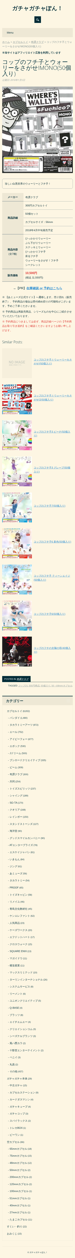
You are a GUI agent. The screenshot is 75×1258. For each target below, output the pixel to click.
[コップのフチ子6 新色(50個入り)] (36, 558)
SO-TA (13, 802)
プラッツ (15, 1014)
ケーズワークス (18, 930)
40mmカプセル (18, 1205)
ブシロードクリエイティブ (25, 760)
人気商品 (15, 922)
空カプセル (13, 1142)
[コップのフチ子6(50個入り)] (33, 630)
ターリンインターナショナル (26, 979)
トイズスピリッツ (20, 788)
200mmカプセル (19, 1177)
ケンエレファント (20, 915)
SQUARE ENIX (18, 951)
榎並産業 (15, 965)
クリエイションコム (21, 1029)
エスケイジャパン (20, 852)
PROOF (14, 887)
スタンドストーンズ (21, 823)
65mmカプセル (18, 1148)
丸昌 (12, 1064)
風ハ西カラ (16, 1043)
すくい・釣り (14, 1226)
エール (13, 731)
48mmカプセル (18, 1162)
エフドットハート (20, 937)
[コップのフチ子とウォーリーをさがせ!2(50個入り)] (37, 414)
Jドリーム (15, 753)
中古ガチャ (16, 1085)
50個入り (45, 685)
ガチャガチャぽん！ (37, 8)
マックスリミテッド (21, 972)
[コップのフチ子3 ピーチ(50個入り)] (37, 450)
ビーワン (15, 1134)
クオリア (15, 809)
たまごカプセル (18, 1219)
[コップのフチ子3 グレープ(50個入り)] (37, 486)
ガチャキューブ (18, 1106)
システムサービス (20, 986)
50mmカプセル (18, 1170)
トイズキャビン (18, 894)
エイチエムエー (18, 1021)
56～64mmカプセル (61, 685)
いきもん (15, 859)
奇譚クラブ (22, 679)
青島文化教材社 (18, 908)
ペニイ (13, 1057)
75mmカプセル (18, 1155)
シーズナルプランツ (21, 1036)
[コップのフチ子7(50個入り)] (33, 522)
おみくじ (12, 1233)
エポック (15, 746)
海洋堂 (13, 830)
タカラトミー (17, 880)
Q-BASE (14, 1007)
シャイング (16, 795)
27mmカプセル (18, 1212)
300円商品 (34, 685)
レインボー (16, 816)
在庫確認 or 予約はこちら (44, 288)
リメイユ (15, 901)
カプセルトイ (14, 711)
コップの (22, 685)
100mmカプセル (19, 1191)
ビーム (13, 767)
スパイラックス (18, 1120)
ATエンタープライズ (21, 845)
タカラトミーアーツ (21, 724)
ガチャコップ (17, 1113)
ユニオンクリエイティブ (24, 1000)
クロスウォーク (18, 944)
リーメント (16, 993)
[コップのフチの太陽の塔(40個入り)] (37, 666)
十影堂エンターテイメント (25, 1050)
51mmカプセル (18, 1198)
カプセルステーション (22, 1092)
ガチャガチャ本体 (17, 1078)
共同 (12, 781)
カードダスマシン (20, 1099)
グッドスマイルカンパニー (25, 838)
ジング (13, 866)
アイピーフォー (18, 739)
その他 (13, 1071)
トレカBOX (16, 1127)
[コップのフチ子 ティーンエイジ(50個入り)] (37, 594)
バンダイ (15, 717)
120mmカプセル (19, 1184)
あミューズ (16, 873)
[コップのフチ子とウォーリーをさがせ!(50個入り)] (37, 378)
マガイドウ (16, 958)
